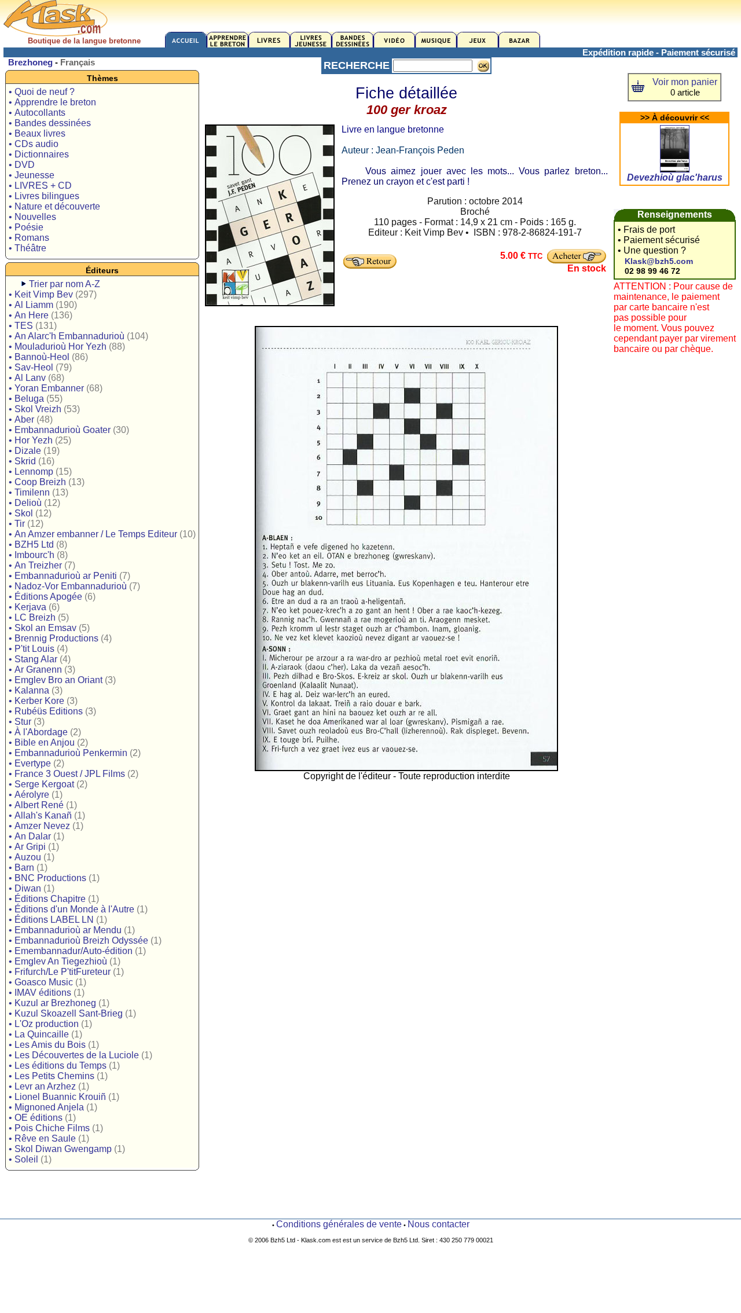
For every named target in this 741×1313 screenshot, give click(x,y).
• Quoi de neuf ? (42, 92)
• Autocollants (37, 113)
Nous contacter (438, 1224)
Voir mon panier (684, 82)
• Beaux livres (37, 133)
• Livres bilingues (44, 196)
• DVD (22, 165)
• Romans (29, 238)
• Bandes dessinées (50, 123)
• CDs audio (33, 144)
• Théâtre (27, 248)
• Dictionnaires (39, 154)
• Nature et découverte (54, 206)
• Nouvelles (32, 217)
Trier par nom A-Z (64, 284)
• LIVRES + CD (40, 185)
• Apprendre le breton (52, 102)
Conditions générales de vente (339, 1224)
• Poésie (26, 227)
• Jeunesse (31, 175)
